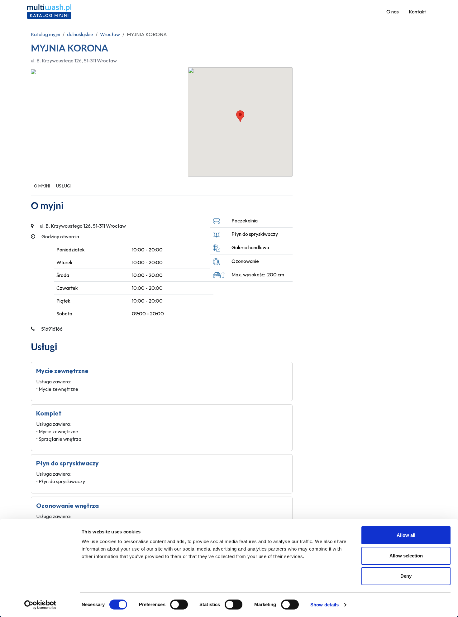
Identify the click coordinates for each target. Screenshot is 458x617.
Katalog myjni (45, 34)
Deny (406, 576)
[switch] (179, 605)
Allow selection (406, 555)
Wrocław (110, 34)
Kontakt (417, 11)
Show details (324, 604)
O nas (392, 11)
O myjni (42, 186)
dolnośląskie (80, 34)
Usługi (63, 186)
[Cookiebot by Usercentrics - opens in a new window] (40, 605)
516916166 (52, 329)
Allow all (406, 535)
